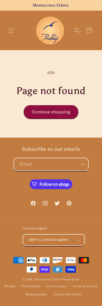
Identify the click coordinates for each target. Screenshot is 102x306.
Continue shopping (51, 112)
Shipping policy (37, 294)
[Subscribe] (82, 164)
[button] (11, 31)
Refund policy (31, 286)
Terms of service (85, 286)
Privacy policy (57, 286)
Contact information (67, 294)
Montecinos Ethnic (48, 279)
